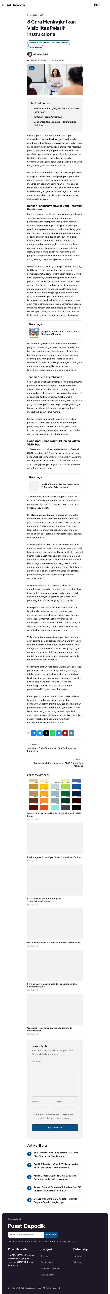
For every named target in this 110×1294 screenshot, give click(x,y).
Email (59, 1101)
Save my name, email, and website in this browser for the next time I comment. (54, 1116)
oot (31, 68)
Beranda (45, 1256)
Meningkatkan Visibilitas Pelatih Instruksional (49, 42)
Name (35, 1101)
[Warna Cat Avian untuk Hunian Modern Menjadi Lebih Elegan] (55, 809)
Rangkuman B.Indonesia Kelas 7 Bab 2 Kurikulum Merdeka (60, 332)
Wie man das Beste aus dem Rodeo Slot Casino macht (54, 942)
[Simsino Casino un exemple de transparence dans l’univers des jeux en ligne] (55, 980)
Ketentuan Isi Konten (50, 1268)
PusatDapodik (13, 5)
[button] (71, 733)
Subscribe (51, 1234)
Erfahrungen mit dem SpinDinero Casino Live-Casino (54, 857)
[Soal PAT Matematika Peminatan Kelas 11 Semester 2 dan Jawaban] (34, 489)
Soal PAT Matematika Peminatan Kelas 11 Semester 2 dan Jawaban (60, 485)
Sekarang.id (78, 1262)
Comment (37, 1061)
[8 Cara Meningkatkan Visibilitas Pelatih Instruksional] (55, 94)
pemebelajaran (35, 47)
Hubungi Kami (47, 1274)
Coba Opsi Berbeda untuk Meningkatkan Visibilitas (55, 123)
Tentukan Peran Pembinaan (48, 116)
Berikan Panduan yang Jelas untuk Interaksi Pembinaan (56, 110)
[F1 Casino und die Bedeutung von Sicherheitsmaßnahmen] (55, 894)
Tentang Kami (47, 1262)
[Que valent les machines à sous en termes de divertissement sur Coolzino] (55, 1024)
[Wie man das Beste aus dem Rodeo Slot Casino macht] (55, 938)
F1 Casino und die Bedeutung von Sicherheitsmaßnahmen (44, 899)
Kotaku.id (77, 1256)
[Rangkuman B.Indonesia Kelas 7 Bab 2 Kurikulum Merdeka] (34, 336)
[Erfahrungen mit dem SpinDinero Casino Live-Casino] (55, 853)
